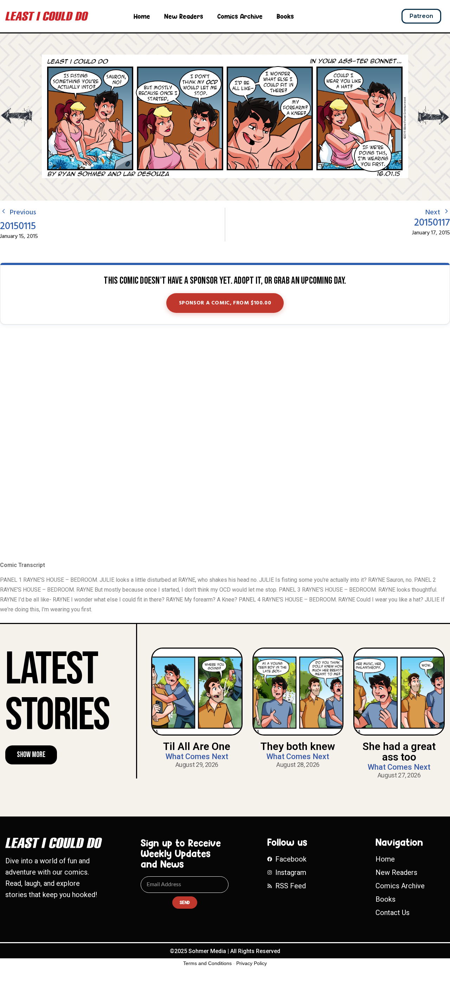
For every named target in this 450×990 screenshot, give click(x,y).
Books (285, 16)
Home (142, 16)
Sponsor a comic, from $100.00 (225, 303)
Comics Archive (240, 16)
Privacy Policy (251, 963)
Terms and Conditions (207, 963)
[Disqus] (225, 443)
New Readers (183, 16)
